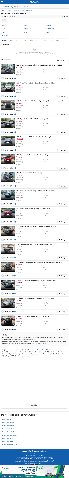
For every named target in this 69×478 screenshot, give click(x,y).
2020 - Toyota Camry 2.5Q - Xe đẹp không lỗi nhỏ (31, 173)
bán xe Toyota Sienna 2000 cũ (42, 350)
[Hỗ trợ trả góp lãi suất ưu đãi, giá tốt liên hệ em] (8, 69)
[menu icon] (2, 2)
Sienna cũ (16, 10)
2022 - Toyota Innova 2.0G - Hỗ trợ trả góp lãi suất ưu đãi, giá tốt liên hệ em (39, 65)
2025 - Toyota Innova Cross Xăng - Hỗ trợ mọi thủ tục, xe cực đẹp (36, 191)
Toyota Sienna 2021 (8, 429)
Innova (26, 25)
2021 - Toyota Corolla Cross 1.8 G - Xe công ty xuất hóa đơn (34, 244)
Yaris (3, 32)
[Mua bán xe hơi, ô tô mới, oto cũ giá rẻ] (34, 2)
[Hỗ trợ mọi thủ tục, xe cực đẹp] (8, 195)
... (24, 36)
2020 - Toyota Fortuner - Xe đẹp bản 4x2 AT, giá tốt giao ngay (35, 298)
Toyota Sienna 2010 (8, 419)
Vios (3, 25)
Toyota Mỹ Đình (9, 78)
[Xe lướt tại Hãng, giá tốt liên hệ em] (8, 213)
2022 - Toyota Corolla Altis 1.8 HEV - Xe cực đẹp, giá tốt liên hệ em (36, 280)
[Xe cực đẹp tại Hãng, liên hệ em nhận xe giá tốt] (8, 105)
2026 (11, 40)
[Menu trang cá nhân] (67, 2)
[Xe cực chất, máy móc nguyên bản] (8, 141)
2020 (51, 40)
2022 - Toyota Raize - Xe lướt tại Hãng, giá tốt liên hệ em (33, 209)
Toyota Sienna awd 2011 (9, 441)
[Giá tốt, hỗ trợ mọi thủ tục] (8, 159)
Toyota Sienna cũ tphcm (9, 435)
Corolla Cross (50, 29)
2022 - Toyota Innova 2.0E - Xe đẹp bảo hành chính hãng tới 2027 (36, 227)
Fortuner (49, 25)
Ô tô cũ (3, 10)
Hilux (47, 32)
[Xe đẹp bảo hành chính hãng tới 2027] (8, 231)
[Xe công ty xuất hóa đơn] (8, 249)
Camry (4, 29)
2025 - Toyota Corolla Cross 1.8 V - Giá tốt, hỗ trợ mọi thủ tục (34, 155)
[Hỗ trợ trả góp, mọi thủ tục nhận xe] (8, 87)
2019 (57, 40)
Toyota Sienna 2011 (8, 438)
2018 (63, 40)
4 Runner (4, 36)
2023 (31, 40)
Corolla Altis (27, 29)
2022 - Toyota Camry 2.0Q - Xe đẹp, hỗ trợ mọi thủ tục (32, 316)
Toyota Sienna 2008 (8, 422)
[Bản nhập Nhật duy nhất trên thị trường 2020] (8, 267)
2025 (17, 40)
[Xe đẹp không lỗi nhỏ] (8, 177)
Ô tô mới (12, 16)
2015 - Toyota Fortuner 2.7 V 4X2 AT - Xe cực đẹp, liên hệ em (34, 119)
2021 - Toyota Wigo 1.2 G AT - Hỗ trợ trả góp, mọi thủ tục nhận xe (35, 83)
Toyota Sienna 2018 (8, 432)
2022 (37, 40)
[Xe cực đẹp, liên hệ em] (8, 123)
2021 (44, 40)
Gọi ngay (63, 78)
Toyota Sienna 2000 (26, 10)
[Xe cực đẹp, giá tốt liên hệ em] (8, 285)
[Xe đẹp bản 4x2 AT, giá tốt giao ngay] (8, 303)
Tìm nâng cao (5, 6)
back (4, 20)
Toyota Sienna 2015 (8, 425)
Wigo (25, 32)
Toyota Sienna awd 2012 (9, 445)
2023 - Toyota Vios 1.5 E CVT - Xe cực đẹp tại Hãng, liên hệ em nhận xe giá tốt (39, 101)
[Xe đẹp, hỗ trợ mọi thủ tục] (8, 321)
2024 (24, 40)
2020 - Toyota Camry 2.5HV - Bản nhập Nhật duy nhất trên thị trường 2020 (39, 262)
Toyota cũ (9, 10)
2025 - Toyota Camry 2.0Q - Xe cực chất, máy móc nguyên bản (35, 137)
